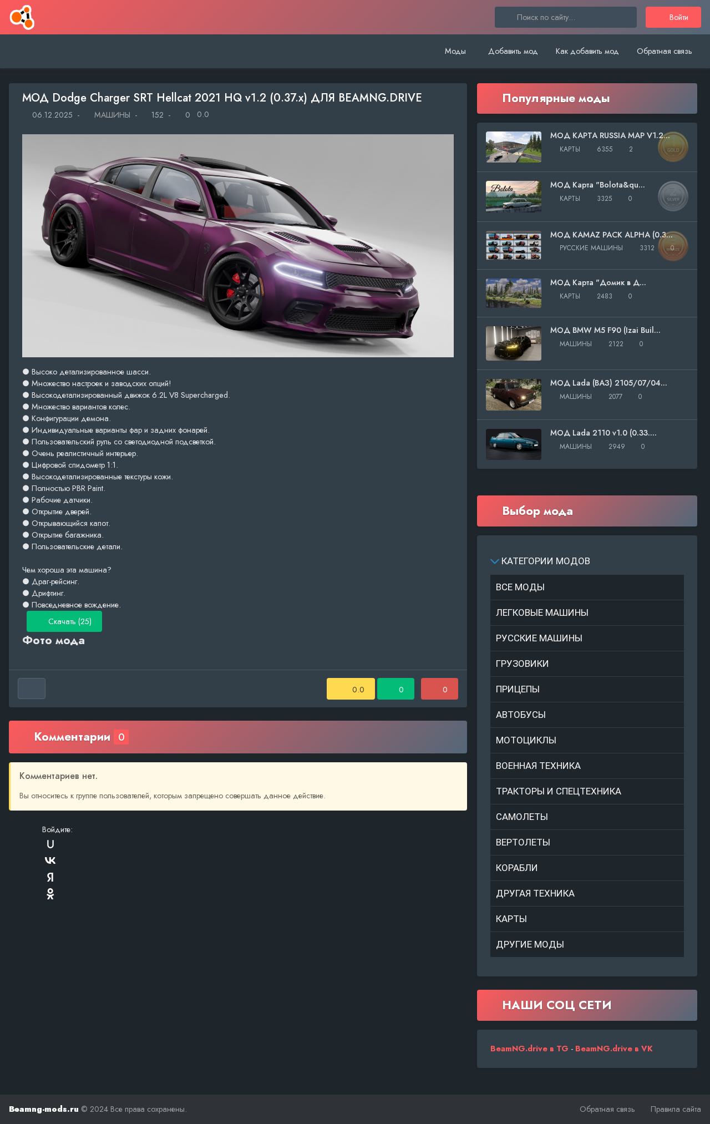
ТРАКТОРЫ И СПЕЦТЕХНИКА (558, 791)
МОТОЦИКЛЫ (526, 740)
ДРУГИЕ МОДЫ (530, 944)
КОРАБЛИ (517, 867)
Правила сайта (676, 1109)
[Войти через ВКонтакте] (50, 860)
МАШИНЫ (111, 114)
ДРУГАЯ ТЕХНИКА (535, 893)
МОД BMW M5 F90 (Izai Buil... (605, 330)
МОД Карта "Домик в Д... (598, 282)
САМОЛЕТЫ (522, 816)
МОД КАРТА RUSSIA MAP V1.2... (610, 135)
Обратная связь (664, 51)
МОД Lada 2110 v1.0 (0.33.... (603, 432)
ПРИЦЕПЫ (518, 689)
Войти (677, 17)
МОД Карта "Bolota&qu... (597, 184)
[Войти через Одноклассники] (50, 893)
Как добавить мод (587, 51)
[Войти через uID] (50, 844)
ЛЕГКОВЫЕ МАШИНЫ (542, 612)
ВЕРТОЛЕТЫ (523, 842)
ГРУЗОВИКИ (522, 663)
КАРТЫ (511, 918)
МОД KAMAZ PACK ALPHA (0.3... (611, 234)
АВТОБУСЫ (521, 714)
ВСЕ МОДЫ (520, 587)
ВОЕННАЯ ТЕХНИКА (538, 765)
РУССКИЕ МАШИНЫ (539, 638)
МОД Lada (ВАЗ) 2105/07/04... (608, 382)
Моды (455, 51)
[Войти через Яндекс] (50, 877)
